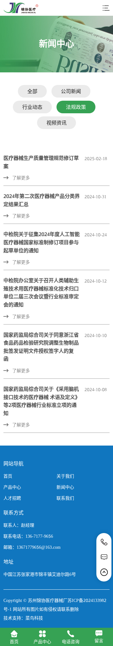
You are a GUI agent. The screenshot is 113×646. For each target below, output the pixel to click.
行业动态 (32, 107)
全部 (32, 91)
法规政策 (76, 107)
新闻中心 (65, 487)
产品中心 (12, 487)
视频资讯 (56, 122)
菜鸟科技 (34, 618)
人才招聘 (12, 498)
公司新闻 (71, 91)
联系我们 (65, 498)
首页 (7, 476)
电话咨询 (70, 641)
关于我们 (65, 476)
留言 (98, 641)
